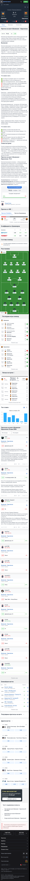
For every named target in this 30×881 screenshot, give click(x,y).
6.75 (3, 599)
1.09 (8, 741)
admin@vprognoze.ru (8, 871)
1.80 (3, 614)
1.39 (8, 730)
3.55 (15, 235)
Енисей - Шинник (8, 687)
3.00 (21, 730)
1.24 (3, 477)
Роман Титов (8, 203)
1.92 (3, 540)
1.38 (21, 773)
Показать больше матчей (14, 402)
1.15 (3, 584)
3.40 (3, 672)
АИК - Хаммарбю (8, 701)
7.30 (21, 741)
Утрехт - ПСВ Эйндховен (10, 690)
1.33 (3, 445)
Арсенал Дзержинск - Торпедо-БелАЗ (13, 694)
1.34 (8, 762)
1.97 (26, 232)
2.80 (6, 784)
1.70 (8, 751)
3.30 (21, 762)
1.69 (15, 33)
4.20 (20, 232)
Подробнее (5, 797)
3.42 (3, 628)
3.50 (15, 232)
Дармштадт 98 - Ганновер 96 (11, 698)
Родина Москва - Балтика (10, 705)
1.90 (26, 235)
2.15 (21, 751)
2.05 (3, 509)
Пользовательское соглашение (7, 878)
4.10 (20, 235)
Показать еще (14, 342)
